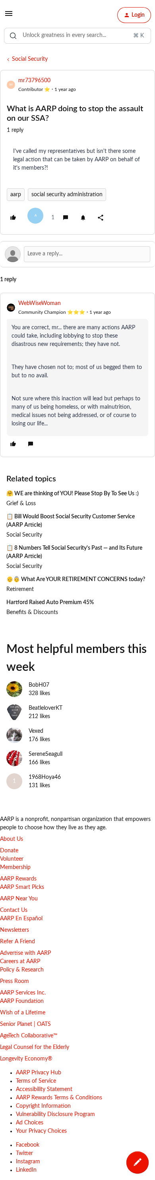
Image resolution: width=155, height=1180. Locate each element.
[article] (77, 374)
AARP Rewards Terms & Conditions (59, 1098)
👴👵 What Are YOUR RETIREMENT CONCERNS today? (75, 579)
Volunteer (11, 859)
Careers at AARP (20, 961)
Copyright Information (43, 1106)
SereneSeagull (45, 754)
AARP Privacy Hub (38, 1073)
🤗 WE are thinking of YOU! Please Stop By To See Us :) (72, 493)
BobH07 (39, 685)
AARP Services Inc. (23, 993)
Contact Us (13, 910)
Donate (9, 851)
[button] (9, 16)
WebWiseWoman (39, 303)
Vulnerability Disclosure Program (55, 1114)
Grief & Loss (21, 503)
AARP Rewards (18, 879)
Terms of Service (36, 1081)
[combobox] (77, 36)
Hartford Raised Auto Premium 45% (50, 602)
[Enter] (13, 36)
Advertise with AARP (25, 953)
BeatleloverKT (45, 708)
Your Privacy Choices (41, 1131)
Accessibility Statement (44, 1089)
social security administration (67, 194)
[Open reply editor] (77, 254)
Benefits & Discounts (32, 612)
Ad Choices (29, 1123)
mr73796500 (34, 80)
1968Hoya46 (45, 777)
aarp (15, 194)
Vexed (36, 731)
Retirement (20, 589)
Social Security (30, 59)
